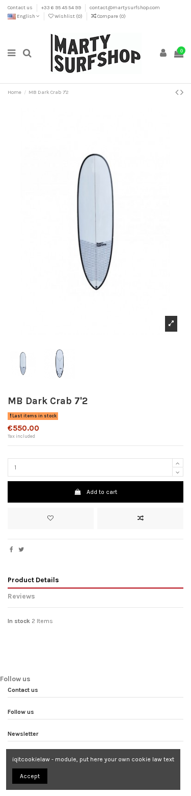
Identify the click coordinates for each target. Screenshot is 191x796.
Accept (30, 776)
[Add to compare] (140, 518)
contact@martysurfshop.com (125, 8)
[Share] (11, 549)
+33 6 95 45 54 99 (61, 8)
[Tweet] (21, 549)
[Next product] (181, 92)
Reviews (21, 596)
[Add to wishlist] (51, 518)
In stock (19, 621)
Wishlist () (68, 16)
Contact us (21, 8)
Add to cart (102, 491)
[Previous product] (177, 92)
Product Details (33, 580)
